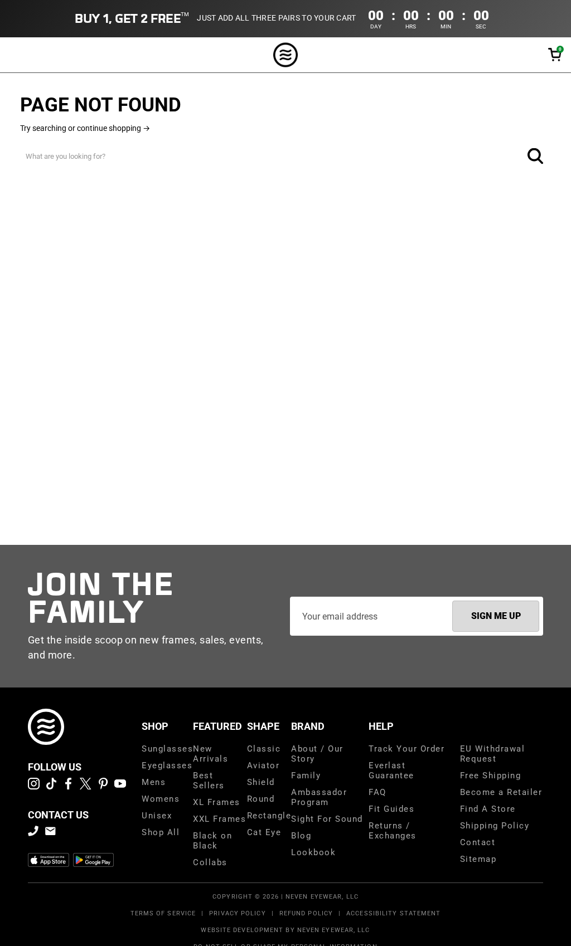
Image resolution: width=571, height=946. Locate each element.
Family (306, 776)
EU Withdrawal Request (492, 754)
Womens (161, 799)
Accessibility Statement (393, 913)
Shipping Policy (495, 826)
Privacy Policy (237, 913)
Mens (154, 782)
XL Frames (216, 802)
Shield (261, 782)
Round (261, 799)
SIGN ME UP (496, 616)
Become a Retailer (501, 792)
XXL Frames (219, 819)
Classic (264, 749)
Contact (478, 842)
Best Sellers (209, 781)
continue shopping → (113, 128)
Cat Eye (264, 832)
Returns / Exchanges (393, 831)
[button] (554, 54)
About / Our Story (317, 754)
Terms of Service (163, 913)
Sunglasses (167, 749)
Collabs (210, 862)
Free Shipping (490, 776)
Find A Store (488, 809)
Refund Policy (306, 913)
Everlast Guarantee (391, 770)
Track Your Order (406, 749)
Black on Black (212, 841)
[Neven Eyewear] (46, 727)
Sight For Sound (327, 819)
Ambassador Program (319, 797)
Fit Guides (391, 809)
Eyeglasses (167, 765)
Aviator (263, 765)
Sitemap (478, 859)
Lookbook (313, 852)
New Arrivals (210, 754)
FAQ (377, 792)
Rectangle (269, 816)
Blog (301, 836)
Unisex (157, 816)
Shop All (161, 832)
